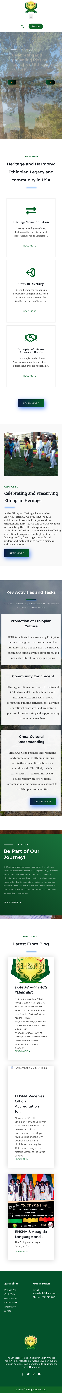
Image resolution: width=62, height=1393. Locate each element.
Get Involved (10, 1302)
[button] (31, 16)
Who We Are (10, 1290)
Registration (10, 1306)
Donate (7, 1310)
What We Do (10, 1294)
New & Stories (10, 1298)
